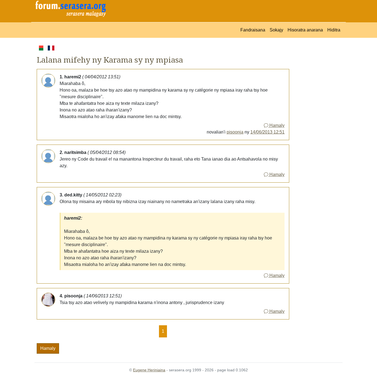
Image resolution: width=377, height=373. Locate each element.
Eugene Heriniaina (149, 370)
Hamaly (276, 125)
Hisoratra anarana (305, 30)
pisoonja (235, 132)
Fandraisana (252, 30)
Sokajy (276, 30)
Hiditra (333, 30)
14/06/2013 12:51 (267, 132)
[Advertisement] (315, 127)
